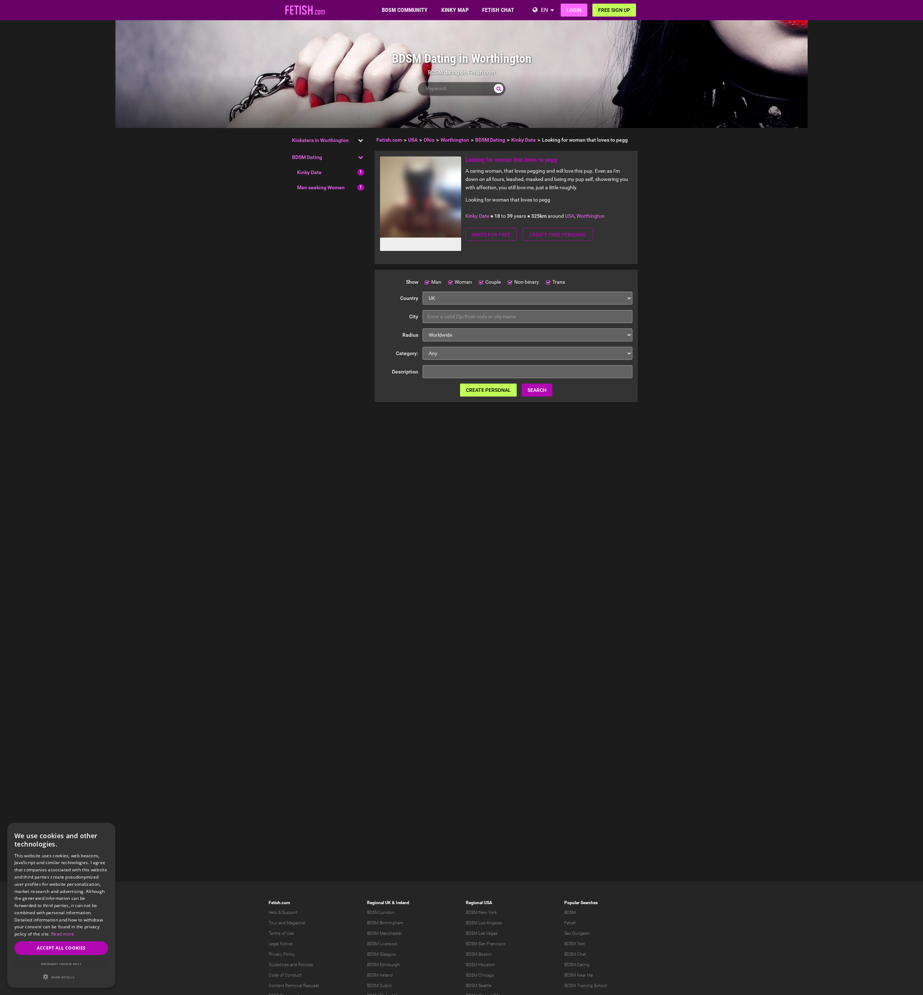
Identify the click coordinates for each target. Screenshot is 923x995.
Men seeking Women (321, 187)
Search (537, 390)
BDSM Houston (480, 964)
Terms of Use (281, 933)
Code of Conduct (285, 975)
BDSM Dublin (379, 985)
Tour (273, 922)
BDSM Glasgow (381, 954)
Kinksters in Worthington (320, 140)
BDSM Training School (585, 985)
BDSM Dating (307, 157)
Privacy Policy (282, 954)
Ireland (402, 902)
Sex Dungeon (577, 933)
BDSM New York (481, 912)
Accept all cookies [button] (61, 948)
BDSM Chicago (480, 975)
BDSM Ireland (380, 975)
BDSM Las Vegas (482, 933)
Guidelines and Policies (291, 964)
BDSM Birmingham (385, 922)
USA (569, 216)
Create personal (488, 390)
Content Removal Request (294, 985)
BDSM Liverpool (382, 943)
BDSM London (380, 912)
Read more (62, 934)
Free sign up (614, 10)
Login (574, 10)
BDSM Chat (575, 954)
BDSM (570, 912)
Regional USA (479, 902)
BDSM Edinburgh (383, 964)
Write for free (491, 235)
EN (544, 9)
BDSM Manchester (384, 933)
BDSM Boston (479, 954)
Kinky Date (309, 172)
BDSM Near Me (578, 975)
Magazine (296, 922)
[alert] (61, 905)
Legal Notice (280, 943)
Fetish (570, 922)
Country (409, 298)
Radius (410, 335)
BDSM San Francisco (485, 943)
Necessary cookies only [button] (61, 964)
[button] (61, 977)
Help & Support (283, 912)
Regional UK (379, 902)
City (413, 316)
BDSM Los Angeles (484, 922)
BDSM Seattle (478, 985)
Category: (407, 353)
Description (405, 372)
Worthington (591, 216)
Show (412, 282)
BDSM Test (574, 943)
